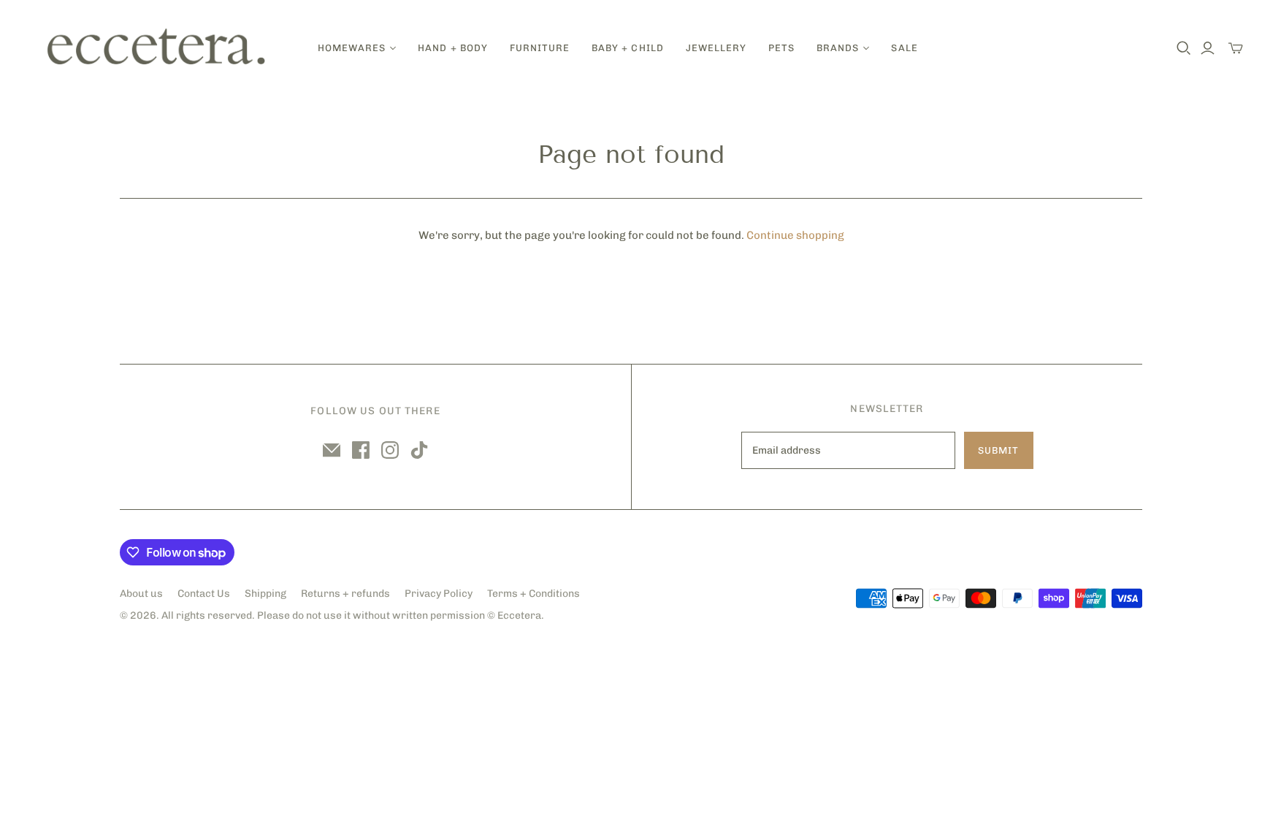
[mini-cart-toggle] (1235, 48)
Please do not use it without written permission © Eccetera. (400, 615)
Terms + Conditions (533, 593)
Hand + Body (452, 47)
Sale (904, 47)
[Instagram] (390, 450)
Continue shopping (795, 235)
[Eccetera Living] (157, 48)
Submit (998, 450)
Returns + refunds (345, 593)
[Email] (331, 450)
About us (141, 593)
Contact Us (203, 593)
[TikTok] (419, 450)
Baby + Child (627, 47)
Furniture (540, 47)
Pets (781, 47)
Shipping (265, 593)
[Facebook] (361, 450)
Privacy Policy (439, 593)
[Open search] (1184, 48)
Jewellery (716, 47)
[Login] (1207, 48)
